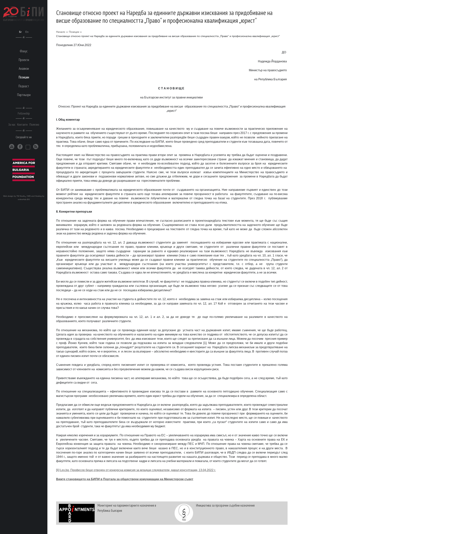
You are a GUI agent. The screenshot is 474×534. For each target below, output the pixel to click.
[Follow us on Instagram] (28, 147)
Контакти (22, 124)
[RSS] (36, 146)
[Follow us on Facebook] (20, 146)
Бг (20, 31)
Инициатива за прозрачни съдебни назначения (225, 505)
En (27, 31)
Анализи (24, 68)
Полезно (34, 124)
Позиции (74, 31)
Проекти (24, 59)
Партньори (24, 94)
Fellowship (24, 113)
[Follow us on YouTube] (11, 146)
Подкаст (23, 86)
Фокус (24, 51)
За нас (11, 124)
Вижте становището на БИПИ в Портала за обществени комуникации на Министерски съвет (124, 479)
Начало (60, 31)
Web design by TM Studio (14, 196)
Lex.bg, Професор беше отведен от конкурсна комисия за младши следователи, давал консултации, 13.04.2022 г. (138, 470)
